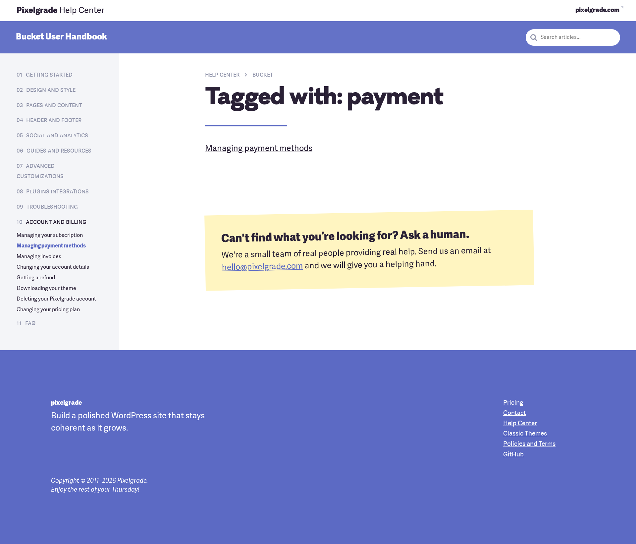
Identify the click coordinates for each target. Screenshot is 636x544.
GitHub (513, 455)
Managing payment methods (51, 246)
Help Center (60, 11)
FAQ (30, 323)
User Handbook (61, 37)
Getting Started (49, 75)
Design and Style (51, 90)
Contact (514, 413)
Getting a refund (36, 278)
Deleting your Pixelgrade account (56, 299)
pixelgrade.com (597, 10)
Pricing (513, 403)
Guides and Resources (58, 151)
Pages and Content (54, 105)
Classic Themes (525, 434)
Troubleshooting (52, 207)
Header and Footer (53, 120)
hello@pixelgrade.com (262, 267)
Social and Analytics (57, 135)
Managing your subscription (50, 235)
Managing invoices (39, 256)
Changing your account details (53, 267)
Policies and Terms (529, 444)
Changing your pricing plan (48, 309)
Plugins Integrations (57, 191)
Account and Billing (56, 222)
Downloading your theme (46, 288)
